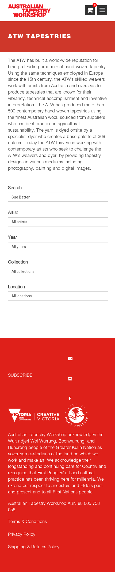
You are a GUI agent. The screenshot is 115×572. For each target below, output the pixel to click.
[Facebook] (69, 398)
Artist (13, 212)
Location (16, 287)
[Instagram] (69, 378)
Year (12, 237)
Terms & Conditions (27, 522)
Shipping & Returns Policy (33, 547)
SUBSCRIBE (20, 375)
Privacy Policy (21, 534)
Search (15, 188)
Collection (18, 262)
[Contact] (69, 358)
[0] (90, 10)
